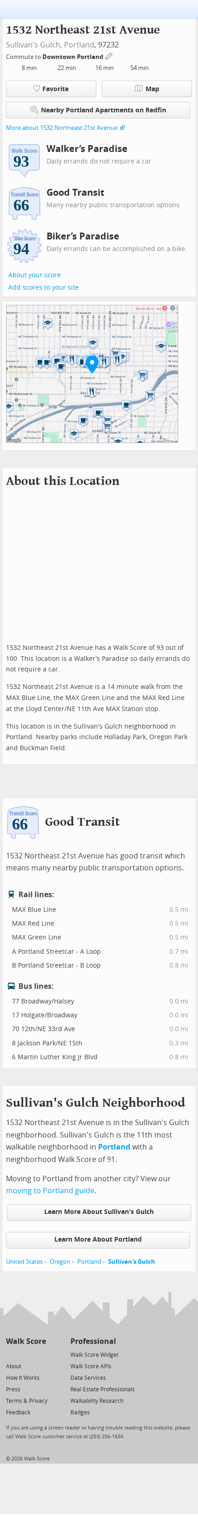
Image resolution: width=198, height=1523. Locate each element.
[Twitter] (11, 1354)
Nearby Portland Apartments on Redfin (103, 110)
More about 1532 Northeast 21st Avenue (61, 127)
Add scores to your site (43, 288)
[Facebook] (25, 1354)
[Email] (40, 1354)
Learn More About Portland (98, 1239)
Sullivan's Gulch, (34, 45)
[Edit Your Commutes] (109, 55)
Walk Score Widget (94, 1355)
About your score (34, 275)
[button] (92, 364)
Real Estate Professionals (102, 1389)
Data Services (88, 1378)
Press (13, 1389)
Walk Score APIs (90, 1366)
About (13, 1366)
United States (24, 1261)
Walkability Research (96, 1401)
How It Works (23, 1378)
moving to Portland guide (50, 1190)
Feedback (18, 1412)
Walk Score (26, 1341)
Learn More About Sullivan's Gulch (99, 1212)
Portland (79, 45)
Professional (93, 1341)
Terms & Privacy (26, 1401)
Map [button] (152, 89)
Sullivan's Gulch (131, 1261)
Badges (80, 1412)
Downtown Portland (73, 56)
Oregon (60, 1261)
